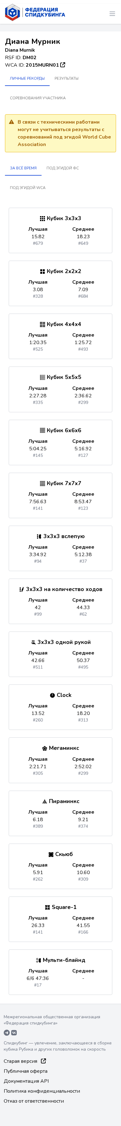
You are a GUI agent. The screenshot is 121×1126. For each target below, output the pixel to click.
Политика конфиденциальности (42, 1091)
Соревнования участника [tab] (38, 98)
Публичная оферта (25, 1071)
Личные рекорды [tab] (27, 78)
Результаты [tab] (66, 78)
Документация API (26, 1081)
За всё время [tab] (23, 168)
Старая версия (21, 1061)
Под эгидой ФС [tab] (63, 168)
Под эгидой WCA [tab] (28, 187)
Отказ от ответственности (34, 1101)
